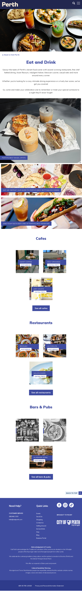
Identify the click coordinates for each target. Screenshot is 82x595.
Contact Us (39, 523)
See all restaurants (41, 392)
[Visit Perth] (10, 6)
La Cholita (52, 346)
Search (74, 3)
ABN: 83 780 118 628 (25, 586)
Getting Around (41, 526)
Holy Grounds (53, 262)
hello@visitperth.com (15, 519)
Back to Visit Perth (11, 55)
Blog (37, 535)
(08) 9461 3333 (13, 516)
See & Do (39, 517)
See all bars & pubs (41, 476)
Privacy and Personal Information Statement (49, 586)
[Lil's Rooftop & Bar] (54, 430)
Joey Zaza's (39, 289)
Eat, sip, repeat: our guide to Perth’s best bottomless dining (31, 190)
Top (71, 493)
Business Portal (41, 538)
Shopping (39, 520)
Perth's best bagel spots (14, 158)
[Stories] (27, 430)
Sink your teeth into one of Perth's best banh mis (26, 224)
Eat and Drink (40, 529)
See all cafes (41, 308)
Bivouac (24, 346)
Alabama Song (41, 457)
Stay (37, 532)
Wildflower (39, 373)
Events (38, 513)
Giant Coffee (26, 262)
